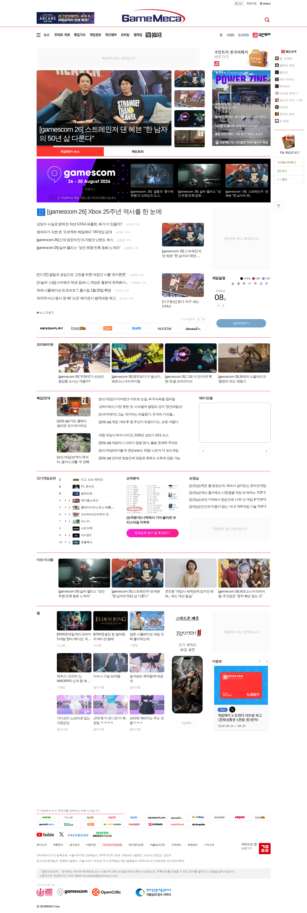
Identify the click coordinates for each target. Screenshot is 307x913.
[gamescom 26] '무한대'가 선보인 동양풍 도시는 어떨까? (81, 379)
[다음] (91, 817)
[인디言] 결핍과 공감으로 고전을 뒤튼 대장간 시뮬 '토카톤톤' (81, 275)
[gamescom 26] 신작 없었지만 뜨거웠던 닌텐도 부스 (75, 240)
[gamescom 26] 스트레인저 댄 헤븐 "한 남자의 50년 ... (181, 253)
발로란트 (87, 493)
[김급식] (107, 328)
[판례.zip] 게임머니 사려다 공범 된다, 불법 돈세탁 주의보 (138, 443)
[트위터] (63, 834)
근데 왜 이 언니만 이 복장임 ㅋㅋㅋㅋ (109, 720)
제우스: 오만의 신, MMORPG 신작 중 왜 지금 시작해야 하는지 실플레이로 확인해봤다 (74, 678)
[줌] (135, 328)
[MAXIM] (164, 328)
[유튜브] (48, 834)
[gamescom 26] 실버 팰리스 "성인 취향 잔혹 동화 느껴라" (79, 248)
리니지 (85, 521)
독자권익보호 (136, 844)
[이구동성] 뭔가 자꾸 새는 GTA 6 (180, 304)
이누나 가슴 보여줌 (106, 676)
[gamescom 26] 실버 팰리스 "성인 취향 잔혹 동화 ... (199, 193)
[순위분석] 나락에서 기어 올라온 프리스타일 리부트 (151, 520)
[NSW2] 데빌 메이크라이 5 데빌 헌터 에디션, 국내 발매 (74, 636)
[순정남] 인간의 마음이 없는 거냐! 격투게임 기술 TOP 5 (227, 506)
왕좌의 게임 (287, 65)
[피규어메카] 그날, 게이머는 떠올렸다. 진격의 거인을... (137, 414)
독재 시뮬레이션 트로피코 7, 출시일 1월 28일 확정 (74, 290)
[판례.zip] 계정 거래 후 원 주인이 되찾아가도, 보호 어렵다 (138, 422)
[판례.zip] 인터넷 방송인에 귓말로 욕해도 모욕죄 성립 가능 (139, 458)
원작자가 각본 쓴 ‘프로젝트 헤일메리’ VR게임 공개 (74, 232)
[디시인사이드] (199, 824)
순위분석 (133, 478)
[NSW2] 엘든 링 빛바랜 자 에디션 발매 (109, 636)
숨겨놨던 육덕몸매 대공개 (146, 678)
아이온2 (86, 535)
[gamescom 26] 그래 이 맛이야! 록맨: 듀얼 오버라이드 (188, 379)
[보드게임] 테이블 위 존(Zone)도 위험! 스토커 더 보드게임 (139, 450)
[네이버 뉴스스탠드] (105, 834)
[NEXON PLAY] (51, 328)
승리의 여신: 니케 (290, 100)
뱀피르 (283, 72)
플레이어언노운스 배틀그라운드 (102, 507)
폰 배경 (284, 121)
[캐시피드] (177, 824)
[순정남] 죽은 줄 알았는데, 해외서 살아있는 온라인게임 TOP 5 (232, 485)
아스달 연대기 (288, 93)
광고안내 (74, 844)
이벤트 (217, 661)
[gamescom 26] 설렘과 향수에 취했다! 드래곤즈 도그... (152, 193)
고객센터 (176, 844)
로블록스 (87, 542)
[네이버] (47, 817)
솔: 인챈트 (286, 58)
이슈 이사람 (45, 560)
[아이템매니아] (69, 824)
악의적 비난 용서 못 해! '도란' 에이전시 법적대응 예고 (76, 298)
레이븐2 (284, 86)
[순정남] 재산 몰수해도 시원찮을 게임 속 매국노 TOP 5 (227, 492)
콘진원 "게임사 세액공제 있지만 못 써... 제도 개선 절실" (189, 593)
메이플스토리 (89, 500)
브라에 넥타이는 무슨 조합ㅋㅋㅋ (147, 720)
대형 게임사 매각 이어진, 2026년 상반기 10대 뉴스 (134, 435)
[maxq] (240, 817)
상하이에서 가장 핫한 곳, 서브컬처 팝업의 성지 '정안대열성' (140, 406)
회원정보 (193, 844)
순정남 (194, 478)
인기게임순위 (46, 478)
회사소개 (42, 844)
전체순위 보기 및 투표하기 (152, 533)
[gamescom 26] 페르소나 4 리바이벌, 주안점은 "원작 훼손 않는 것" (241, 593)
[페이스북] (80, 834)
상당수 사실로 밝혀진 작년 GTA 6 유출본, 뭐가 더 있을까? (79, 224)
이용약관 (91, 844)
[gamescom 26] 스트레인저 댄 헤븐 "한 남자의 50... (246, 193)
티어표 (283, 107)
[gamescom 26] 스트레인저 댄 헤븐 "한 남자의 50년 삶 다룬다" (136, 593)
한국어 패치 (287, 114)
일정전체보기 (241, 323)
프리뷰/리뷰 (45, 344)
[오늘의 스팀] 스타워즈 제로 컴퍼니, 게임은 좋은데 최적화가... (82, 282)
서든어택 (87, 528)
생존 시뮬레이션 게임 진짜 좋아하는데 (147, 636)
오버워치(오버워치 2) (95, 514)
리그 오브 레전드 (92, 479)
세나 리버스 (287, 79)
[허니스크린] (113, 824)
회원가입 (251, 3)
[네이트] (113, 817)
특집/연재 (43, 398)
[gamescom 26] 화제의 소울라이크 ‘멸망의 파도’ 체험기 (242, 379)
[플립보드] (156, 824)
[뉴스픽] (134, 824)
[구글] (69, 817)
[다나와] (192, 328)
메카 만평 (206, 398)
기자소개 (209, 844)
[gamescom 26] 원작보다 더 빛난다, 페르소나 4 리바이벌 (136, 379)
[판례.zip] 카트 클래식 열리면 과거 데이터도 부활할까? (72, 423)
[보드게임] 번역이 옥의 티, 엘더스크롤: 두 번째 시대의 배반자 (73, 459)
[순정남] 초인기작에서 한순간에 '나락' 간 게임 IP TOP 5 (227, 499)
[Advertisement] (18, 73)
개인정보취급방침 (112, 844)
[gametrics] (47, 824)
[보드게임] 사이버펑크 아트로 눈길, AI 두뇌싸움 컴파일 (137, 399)
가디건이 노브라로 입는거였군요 (73, 720)
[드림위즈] (79, 328)
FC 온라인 (87, 486)
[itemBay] (199, 817)
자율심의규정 (157, 844)
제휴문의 (58, 844)
